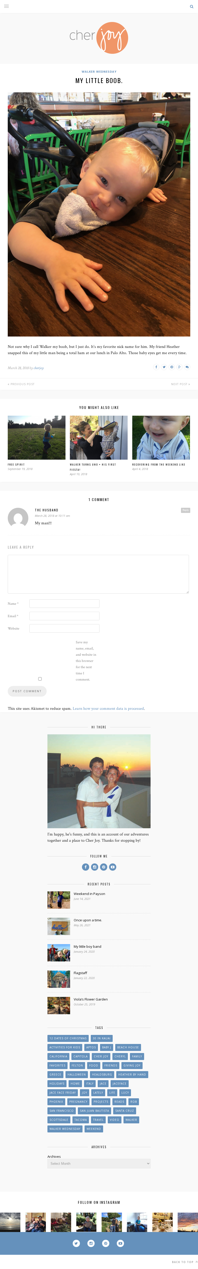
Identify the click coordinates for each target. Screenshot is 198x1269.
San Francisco (62, 1111)
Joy (84, 1092)
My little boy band (87, 946)
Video (114, 1120)
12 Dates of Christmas (68, 1038)
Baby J (106, 1047)
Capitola (80, 1056)
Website (13, 628)
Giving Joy (132, 1065)
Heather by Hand (132, 1074)
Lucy (125, 1092)
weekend (94, 1129)
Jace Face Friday (63, 1092)
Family (137, 1056)
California (58, 1056)
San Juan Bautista (94, 1111)
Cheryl (120, 1056)
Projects (101, 1101)
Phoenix (56, 1101)
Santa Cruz (124, 1111)
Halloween (77, 1074)
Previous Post (22, 384)
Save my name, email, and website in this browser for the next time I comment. (86, 661)
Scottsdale (59, 1120)
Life (112, 1092)
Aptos (91, 1047)
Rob (133, 1101)
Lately (98, 1092)
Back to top (183, 1262)
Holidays (57, 1083)
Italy (90, 1083)
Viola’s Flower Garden (91, 999)
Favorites (57, 1065)
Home (75, 1083)
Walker (131, 1120)
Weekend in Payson (89, 893)
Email (13, 616)
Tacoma (81, 1120)
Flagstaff (80, 973)
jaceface (120, 1083)
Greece (55, 1074)
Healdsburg (102, 1074)
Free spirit (16, 464)
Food (93, 1065)
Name (13, 603)
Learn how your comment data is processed (108, 708)
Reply (186, 510)
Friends (110, 1065)
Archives (54, 1156)
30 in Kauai (102, 1038)
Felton (77, 1065)
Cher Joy (101, 1056)
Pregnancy (78, 1101)
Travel (98, 1120)
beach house (128, 1047)
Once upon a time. (88, 920)
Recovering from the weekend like (158, 464)
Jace (103, 1083)
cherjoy (39, 367)
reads (119, 1101)
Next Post (179, 384)
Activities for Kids (65, 1047)
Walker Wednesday (99, 71)
